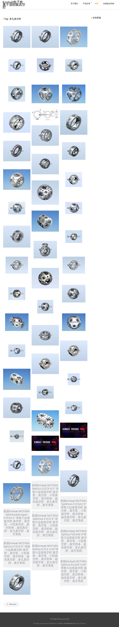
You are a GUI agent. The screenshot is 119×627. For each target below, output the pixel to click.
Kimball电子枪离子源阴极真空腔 (14, 4)
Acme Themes (80, 623)
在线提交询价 (108, 4)
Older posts (12, 604)
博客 (97, 4)
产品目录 (86, 4)
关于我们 (74, 4)
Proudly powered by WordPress (45, 623)
